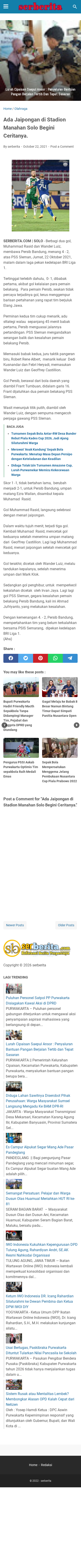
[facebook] (10, 658)
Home (33, 1465)
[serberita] (40, 6)
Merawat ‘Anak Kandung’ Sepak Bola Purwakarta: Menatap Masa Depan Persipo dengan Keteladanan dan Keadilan (41, 454)
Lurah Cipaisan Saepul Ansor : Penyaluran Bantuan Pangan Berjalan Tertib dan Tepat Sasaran (39, 1049)
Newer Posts (15, 925)
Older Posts (66, 925)
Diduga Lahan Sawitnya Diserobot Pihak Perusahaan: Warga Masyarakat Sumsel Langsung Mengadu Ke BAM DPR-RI (38, 1100)
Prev (4, 725)
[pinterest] (40, 658)
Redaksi (46, 1465)
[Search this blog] (75, 6)
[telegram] (70, 658)
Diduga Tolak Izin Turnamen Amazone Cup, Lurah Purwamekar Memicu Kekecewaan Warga (41, 470)
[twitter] (25, 658)
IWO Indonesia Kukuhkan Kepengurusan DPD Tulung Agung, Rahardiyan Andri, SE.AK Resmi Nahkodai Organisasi (42, 1249)
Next (76, 725)
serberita (46, 1480)
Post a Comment (62, 146)
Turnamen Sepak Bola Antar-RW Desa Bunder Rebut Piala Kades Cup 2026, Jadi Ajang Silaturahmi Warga (43, 438)
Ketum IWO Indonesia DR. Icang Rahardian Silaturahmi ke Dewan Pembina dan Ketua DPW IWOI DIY (40, 1301)
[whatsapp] (55, 658)
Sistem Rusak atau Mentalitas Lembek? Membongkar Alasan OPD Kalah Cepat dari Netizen (40, 1399)
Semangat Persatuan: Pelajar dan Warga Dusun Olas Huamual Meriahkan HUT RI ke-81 (40, 1198)
